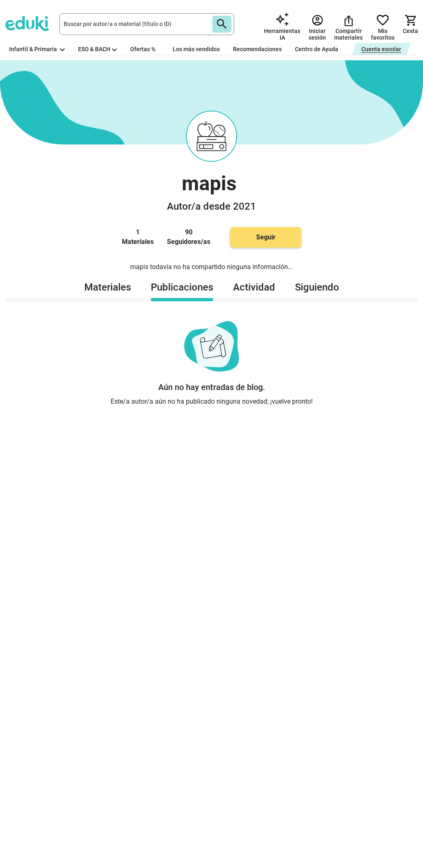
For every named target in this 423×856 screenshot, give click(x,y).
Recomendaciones (257, 49)
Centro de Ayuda (316, 49)
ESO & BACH (94, 49)
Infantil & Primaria (33, 49)
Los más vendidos (196, 49)
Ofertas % (142, 49)
